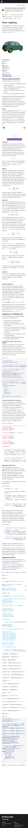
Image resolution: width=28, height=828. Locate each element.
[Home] (7, 817)
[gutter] (0, 27)
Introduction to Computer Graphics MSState (15, 8)
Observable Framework (18, 825)
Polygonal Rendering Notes (17, 14)
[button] (0, 20)
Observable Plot (17, 826)
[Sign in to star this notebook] (23, 5)
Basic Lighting (10, 18)
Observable (16, 823)
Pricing (3, 825)
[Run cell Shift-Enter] (26, 360)
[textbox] (14, 379)
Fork (20, 5)
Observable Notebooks (6, 823)
